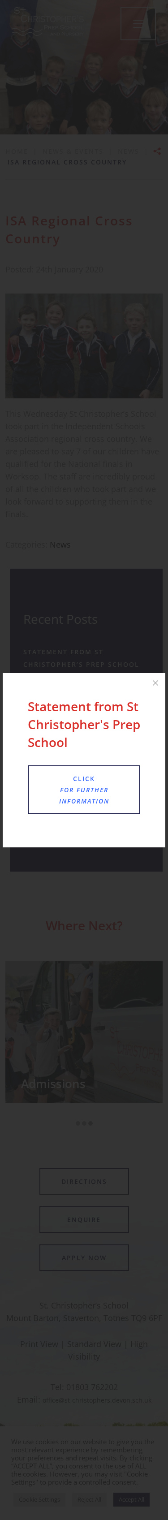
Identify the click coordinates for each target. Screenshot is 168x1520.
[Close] (155, 683)
